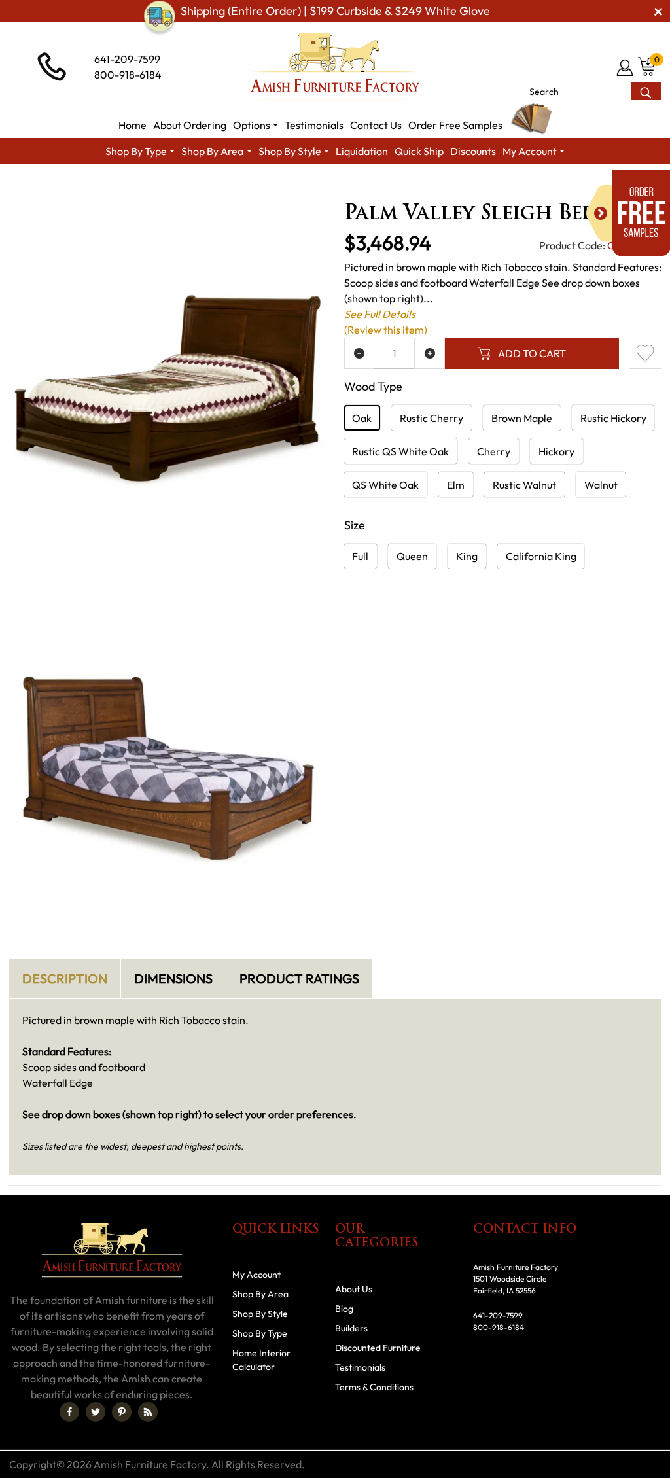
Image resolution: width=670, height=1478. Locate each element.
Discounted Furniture (378, 1348)
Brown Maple (521, 418)
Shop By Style (260, 1314)
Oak (362, 418)
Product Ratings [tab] (299, 978)
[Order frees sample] (628, 213)
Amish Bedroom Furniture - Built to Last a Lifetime (318, 188)
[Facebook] (69, 1412)
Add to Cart (532, 353)
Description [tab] (64, 978)
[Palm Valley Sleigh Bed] (167, 388)
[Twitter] (95, 1412)
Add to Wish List (645, 353)
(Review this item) (385, 329)
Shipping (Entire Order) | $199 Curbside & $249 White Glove (335, 10)
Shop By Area (165, 188)
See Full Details (379, 314)
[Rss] (148, 1412)
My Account (256, 1274)
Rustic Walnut (524, 484)
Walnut (601, 484)
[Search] (645, 91)
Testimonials (360, 1367)
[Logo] (335, 66)
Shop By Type (259, 1333)
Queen (412, 556)
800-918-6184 (128, 74)
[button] (255, 125)
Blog (344, 1308)
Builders (351, 1328)
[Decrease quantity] (359, 353)
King (467, 556)
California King (541, 556)
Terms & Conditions (374, 1387)
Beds (452, 188)
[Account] (625, 67)
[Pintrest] (122, 1412)
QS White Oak (385, 484)
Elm (456, 484)
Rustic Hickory (613, 418)
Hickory (556, 451)
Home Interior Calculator (261, 1360)
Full (360, 556)
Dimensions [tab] (173, 978)
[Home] (106, 188)
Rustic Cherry (431, 418)
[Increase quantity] (429, 353)
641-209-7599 (127, 58)
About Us (353, 1289)
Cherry (493, 451)
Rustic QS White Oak (400, 451)
